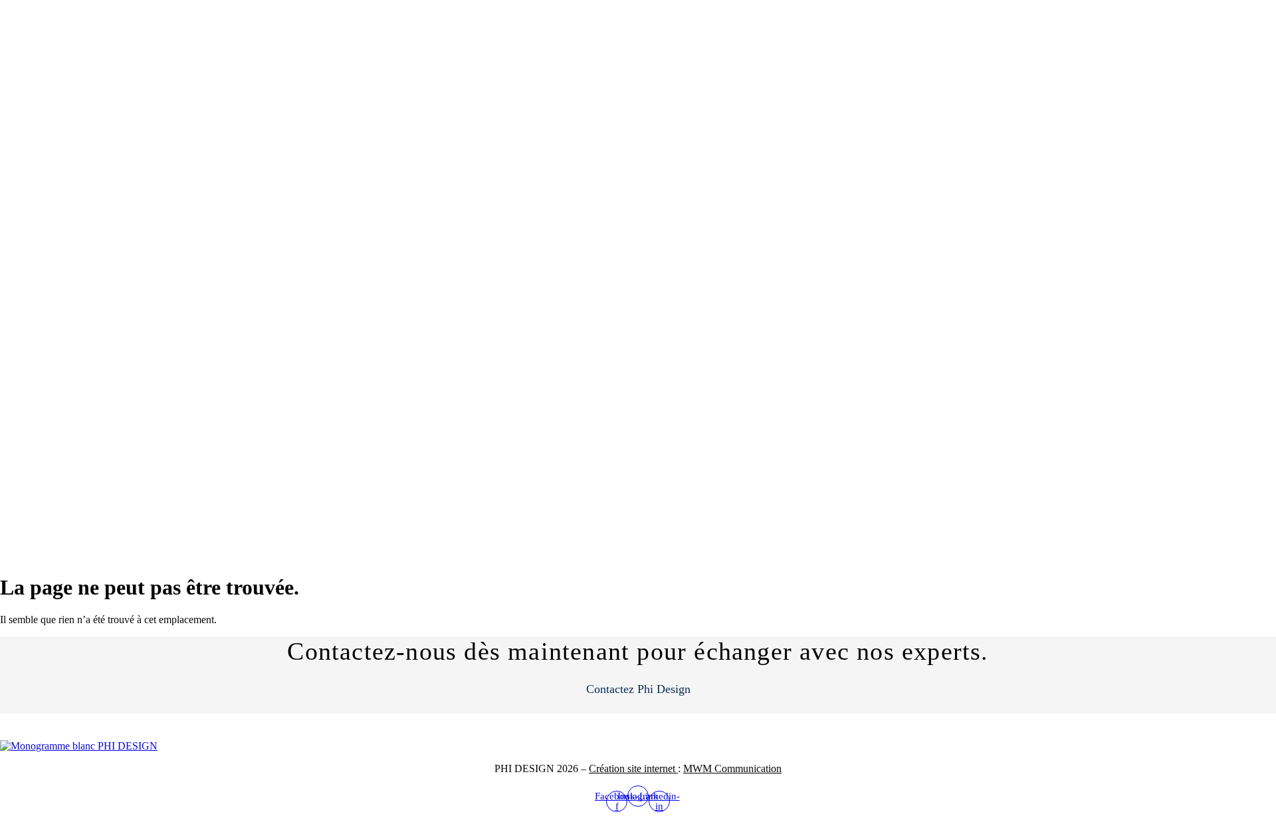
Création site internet (633, 768)
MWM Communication (732, 768)
